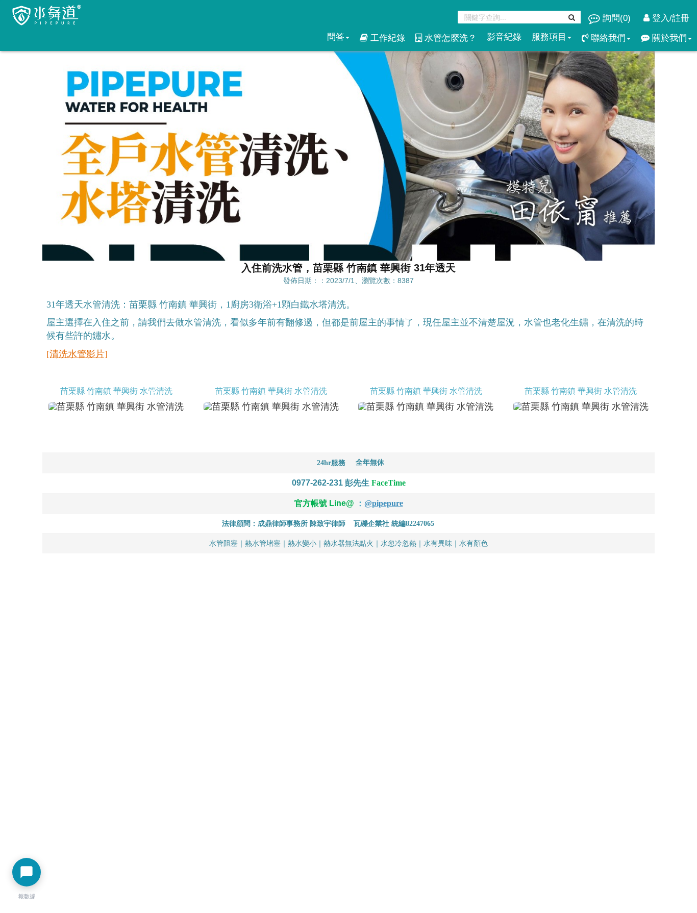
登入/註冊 (669, 18)
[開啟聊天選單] (26, 872)
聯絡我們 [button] (607, 38)
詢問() (616, 18)
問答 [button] (335, 37)
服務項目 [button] (549, 37)
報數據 (26, 896)
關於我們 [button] (668, 38)
